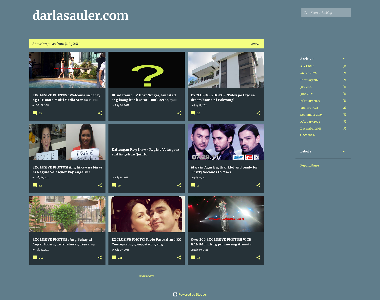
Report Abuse (309, 165)
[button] (100, 113)
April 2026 (307, 66)
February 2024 (310, 121)
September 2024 (311, 114)
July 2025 (306, 87)
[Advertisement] (280, 111)
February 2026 (310, 80)
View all (256, 44)
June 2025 (307, 94)
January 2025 (309, 108)
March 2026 (308, 73)
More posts (146, 276)
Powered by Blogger (192, 294)
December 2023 (311, 128)
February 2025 (310, 101)
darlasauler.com (80, 15)
